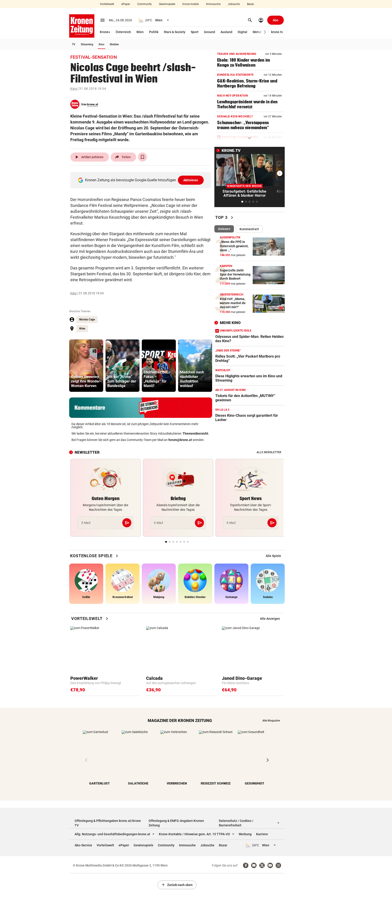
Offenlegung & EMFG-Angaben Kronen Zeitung (176, 823)
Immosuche (213, 4)
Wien (140, 32)
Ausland (226, 32)
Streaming (87, 44)
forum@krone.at (180, 440)
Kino (101, 44)
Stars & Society (174, 32)
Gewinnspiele (167, 4)
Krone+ (105, 32)
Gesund (209, 32)
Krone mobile (190, 4)
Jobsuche (234, 4)
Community (144, 4)
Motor (257, 32)
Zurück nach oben (177, 884)
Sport (194, 32)
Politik (153, 32)
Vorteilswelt (107, 4)
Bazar (250, 4)
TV (73, 44)
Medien (114, 44)
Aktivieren (190, 180)
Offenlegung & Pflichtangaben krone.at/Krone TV (108, 823)
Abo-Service (83, 845)
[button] (265, 32)
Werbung (245, 834)
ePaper (125, 4)
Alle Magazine (271, 720)
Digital (242, 32)
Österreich (123, 32)
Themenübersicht (195, 433)
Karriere (262, 834)
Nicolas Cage (87, 319)
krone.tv (277, 32)
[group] (86, 365)
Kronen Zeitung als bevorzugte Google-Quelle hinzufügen (141, 180)
